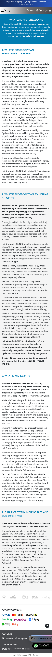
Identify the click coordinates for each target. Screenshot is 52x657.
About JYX (27, 655)
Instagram (22, 638)
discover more (27, 4)
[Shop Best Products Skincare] (6, 10)
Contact (36, 655)
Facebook (9, 638)
